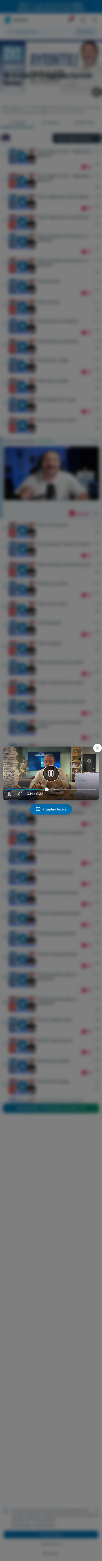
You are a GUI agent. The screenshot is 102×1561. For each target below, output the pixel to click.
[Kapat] (97, 748)
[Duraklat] (51, 773)
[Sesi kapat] (20, 793)
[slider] (51, 789)
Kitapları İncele (54, 809)
